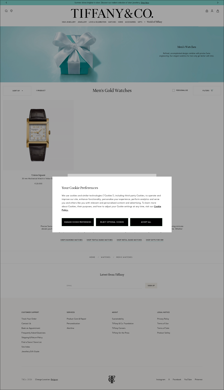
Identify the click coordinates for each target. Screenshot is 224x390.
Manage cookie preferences (77, 222)
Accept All (146, 222)
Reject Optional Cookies (112, 222)
